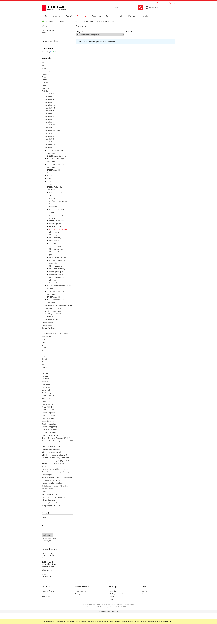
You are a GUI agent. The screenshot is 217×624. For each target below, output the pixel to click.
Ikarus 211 (46, 381)
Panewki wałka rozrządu (58, 229)
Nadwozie (53, 263)
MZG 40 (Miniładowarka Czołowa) (54, 455)
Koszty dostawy (80, 591)
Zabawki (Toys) (47, 404)
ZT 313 (49, 181)
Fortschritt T (49, 142)
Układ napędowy (48, 410)
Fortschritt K (49, 111)
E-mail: (44, 517)
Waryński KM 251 (48, 322)
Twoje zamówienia (48, 591)
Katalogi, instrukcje (49, 424)
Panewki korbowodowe (57, 221)
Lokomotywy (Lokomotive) (51, 449)
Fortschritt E (49, 99)
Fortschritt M (49, 116)
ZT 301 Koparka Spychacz (56, 156)
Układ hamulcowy (48, 415)
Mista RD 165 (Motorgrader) (52, 452)
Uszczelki (52, 198)
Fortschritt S (49, 139)
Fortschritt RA (50, 122)
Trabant (45, 82)
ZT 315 (49, 184)
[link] (100, 34)
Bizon (44, 350)
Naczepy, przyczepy (49, 331)
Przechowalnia (47, 597)
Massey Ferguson (48, 413)
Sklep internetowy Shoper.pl (108, 611)
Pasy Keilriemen (48, 398)
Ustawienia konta (47, 594)
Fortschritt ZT (50, 147)
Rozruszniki (46, 390)
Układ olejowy (54, 235)
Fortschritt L (49, 114)
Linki (43, 345)
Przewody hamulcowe (57, 260)
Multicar (45, 85)
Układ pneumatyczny (57, 269)
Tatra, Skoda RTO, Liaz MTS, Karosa (55, 334)
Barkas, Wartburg (48, 328)
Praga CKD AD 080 (48, 407)
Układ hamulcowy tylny (58, 257)
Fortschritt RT (50, 128)
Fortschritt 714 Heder (53, 319)
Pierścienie (46, 387)
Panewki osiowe (55, 226)
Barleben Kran (47, 489)
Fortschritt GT (50, 105)
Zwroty (77, 594)
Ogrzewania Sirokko (49, 432)
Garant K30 (46, 71)
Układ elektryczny (55, 240)
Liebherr (45, 370)
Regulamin (112, 591)
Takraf (44, 77)
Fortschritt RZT (50, 136)
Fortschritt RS (50, 125)
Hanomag (45, 376)
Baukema (45, 88)
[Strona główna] (54, 8)
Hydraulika (46, 384)
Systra (44, 492)
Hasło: (44, 525)
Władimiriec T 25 (48, 401)
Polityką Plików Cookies (95, 622)
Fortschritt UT (50, 145)
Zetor (44, 356)
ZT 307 (49, 176)
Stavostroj (45, 379)
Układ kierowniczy (56, 249)
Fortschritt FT (50, 102)
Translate (58, 52)
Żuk (43, 342)
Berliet (44, 359)
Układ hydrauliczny (56, 277)
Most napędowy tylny (57, 274)
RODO (110, 600)
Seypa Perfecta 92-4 (49, 494)
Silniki (44, 63)
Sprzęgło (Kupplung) (49, 427)
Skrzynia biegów (55, 246)
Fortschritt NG (50, 119)
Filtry (44, 348)
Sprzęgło (52, 243)
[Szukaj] (140, 7)
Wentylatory (46, 393)
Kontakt (144, 591)
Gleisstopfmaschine (49, 429)
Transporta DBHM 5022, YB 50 (53, 435)
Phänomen (46, 74)
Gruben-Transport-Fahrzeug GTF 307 (56, 438)
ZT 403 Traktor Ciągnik (55, 297)
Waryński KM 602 (48, 325)
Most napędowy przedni (58, 271)
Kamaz (44, 362)
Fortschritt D (49, 97)
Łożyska (45, 367)
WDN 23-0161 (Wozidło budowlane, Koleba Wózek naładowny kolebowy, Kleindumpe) (55, 472)
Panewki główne (55, 224)
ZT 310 (49, 178)
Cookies (111, 597)
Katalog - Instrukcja (56, 283)
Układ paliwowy (55, 238)
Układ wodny (54, 232)
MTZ (43, 339)
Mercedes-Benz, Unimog (51, 446)
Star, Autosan (47, 336)
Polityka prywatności (115, 594)
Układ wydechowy (56, 266)
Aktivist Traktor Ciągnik (53, 311)
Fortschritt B (49, 94)
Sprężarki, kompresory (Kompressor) (55, 458)
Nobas (44, 80)
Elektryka (45, 373)
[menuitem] (46, 16)
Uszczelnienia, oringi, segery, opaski (55, 460)
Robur (44, 68)
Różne (44, 365)
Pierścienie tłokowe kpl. (58, 201)
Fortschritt (46, 91)
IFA (43, 66)
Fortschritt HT (50, 108)
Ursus (44, 353)
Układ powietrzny (55, 280)
